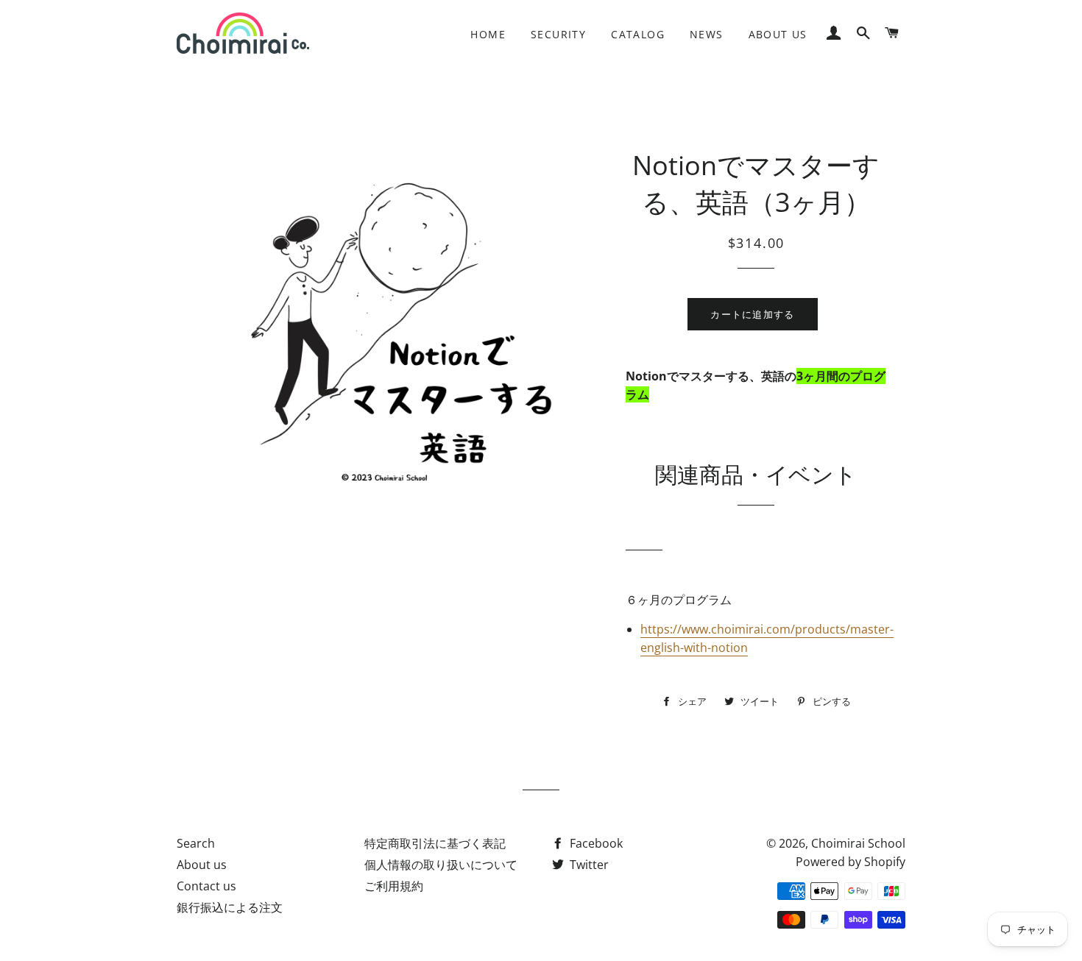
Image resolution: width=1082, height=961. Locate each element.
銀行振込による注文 (230, 907)
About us (778, 34)
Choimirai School (858, 843)
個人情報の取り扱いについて (440, 865)
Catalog (638, 34)
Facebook (595, 843)
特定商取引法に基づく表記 (435, 843)
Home (488, 34)
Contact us (206, 886)
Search (196, 843)
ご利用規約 (393, 886)
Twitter (588, 865)
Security (558, 34)
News (707, 34)
